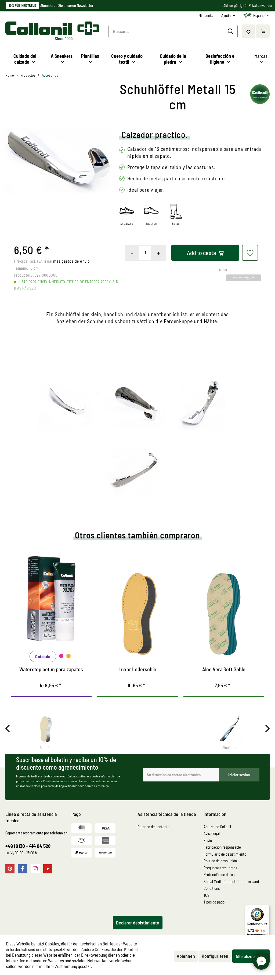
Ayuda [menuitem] (226, 15)
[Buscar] (231, 31)
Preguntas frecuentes (220, 867)
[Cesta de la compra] (263, 31)
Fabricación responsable (222, 847)
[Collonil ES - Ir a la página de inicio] (51, 28)
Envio (208, 840)
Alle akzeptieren (251, 956)
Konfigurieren (215, 956)
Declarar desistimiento (137, 923)
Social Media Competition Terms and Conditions (231, 885)
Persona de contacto (153, 826)
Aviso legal (212, 833)
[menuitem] (205, 15)
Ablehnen (186, 956)
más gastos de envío (71, 260)
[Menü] (266, 908)
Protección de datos (219, 874)
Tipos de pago (214, 901)
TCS (206, 895)
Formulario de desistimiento (225, 854)
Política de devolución (220, 860)
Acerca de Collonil (217, 826)
